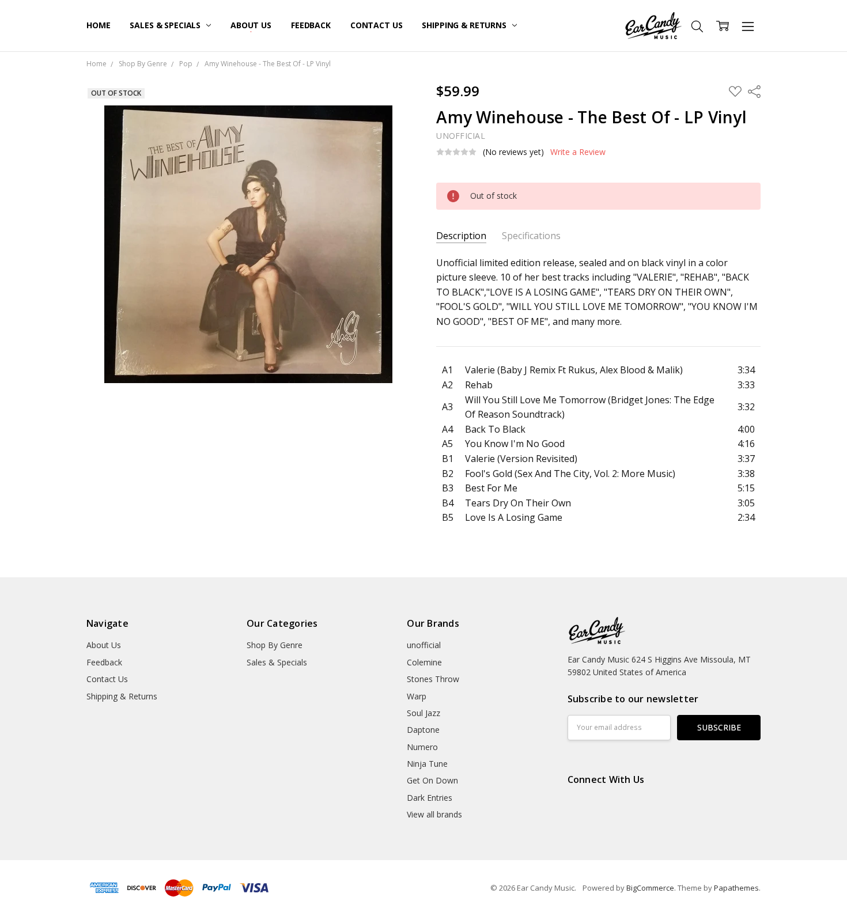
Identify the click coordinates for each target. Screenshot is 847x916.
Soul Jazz (423, 712)
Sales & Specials (166, 25)
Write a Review (578, 152)
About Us (250, 25)
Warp (416, 696)
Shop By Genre (274, 644)
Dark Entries (429, 797)
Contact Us (376, 25)
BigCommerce (650, 888)
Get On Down (432, 780)
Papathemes (736, 888)
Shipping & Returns (465, 25)
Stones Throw (433, 678)
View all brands (434, 814)
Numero (422, 746)
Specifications (531, 236)
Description (461, 236)
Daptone (423, 729)
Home (98, 25)
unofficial (424, 644)
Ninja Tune (427, 763)
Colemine (424, 662)
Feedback (311, 25)
